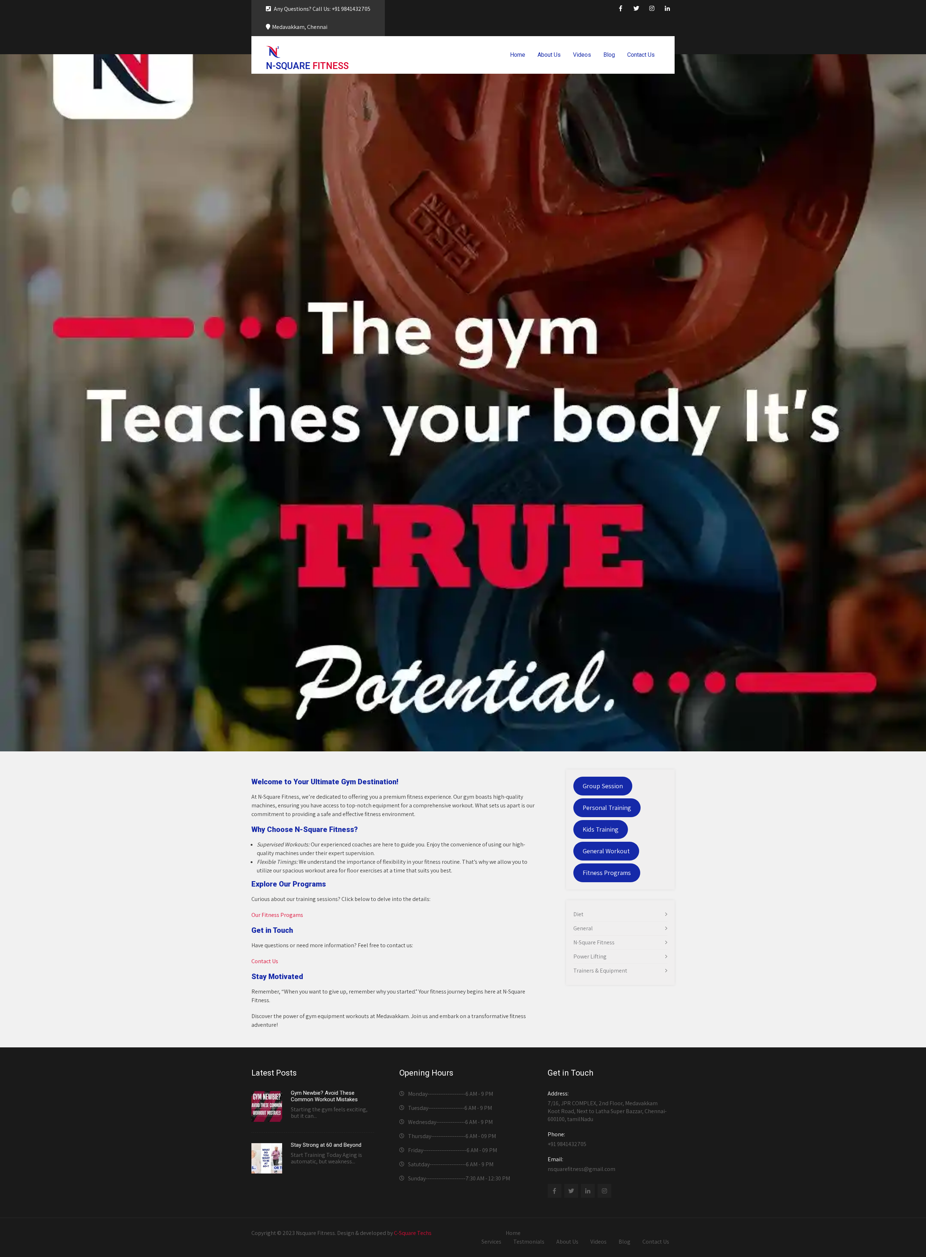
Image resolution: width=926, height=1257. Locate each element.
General (583, 928)
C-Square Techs (413, 1233)
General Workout (606, 851)
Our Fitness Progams (277, 915)
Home (517, 54)
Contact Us (641, 54)
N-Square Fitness (594, 942)
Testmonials (528, 1241)
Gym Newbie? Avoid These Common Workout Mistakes (324, 1096)
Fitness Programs (607, 872)
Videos (582, 54)
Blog (609, 54)
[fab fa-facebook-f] (620, 9)
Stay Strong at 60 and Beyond (326, 1145)
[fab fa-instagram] (652, 9)
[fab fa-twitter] (636, 9)
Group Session (603, 786)
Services (491, 1241)
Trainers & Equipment (600, 970)
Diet (578, 914)
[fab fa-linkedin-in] (667, 9)
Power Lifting (590, 956)
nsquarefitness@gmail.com (581, 1164)
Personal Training (607, 807)
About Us (549, 54)
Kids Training (601, 829)
